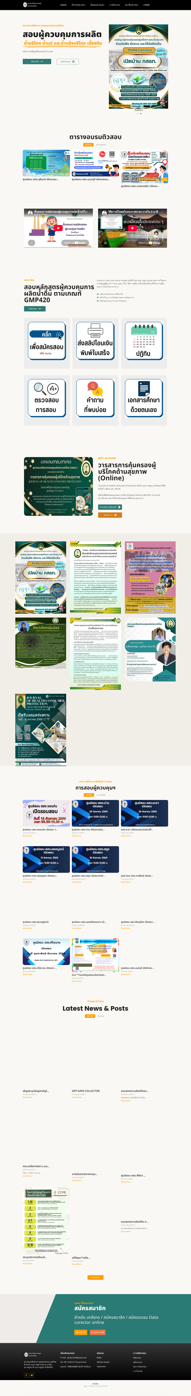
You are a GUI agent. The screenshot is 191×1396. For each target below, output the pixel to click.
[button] (111, 68)
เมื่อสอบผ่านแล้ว (97, 5)
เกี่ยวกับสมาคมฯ (78, 5)
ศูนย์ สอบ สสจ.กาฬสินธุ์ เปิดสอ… (137, 875)
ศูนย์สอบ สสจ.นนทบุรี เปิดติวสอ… (137, 968)
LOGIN (146, 5)
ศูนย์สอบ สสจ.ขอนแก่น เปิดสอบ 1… (40, 829)
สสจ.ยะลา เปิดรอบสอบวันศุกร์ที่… (137, 829)
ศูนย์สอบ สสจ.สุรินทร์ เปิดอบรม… (41, 179)
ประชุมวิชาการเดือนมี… (35, 1257)
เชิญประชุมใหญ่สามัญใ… (36, 1091)
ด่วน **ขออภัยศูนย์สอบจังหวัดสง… (89, 975)
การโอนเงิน (138, 1371)
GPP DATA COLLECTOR (86, 1091)
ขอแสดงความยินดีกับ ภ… (135, 1221)
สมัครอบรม (137, 1362)
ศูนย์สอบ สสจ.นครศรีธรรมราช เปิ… (89, 922)
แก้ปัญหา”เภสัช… (81, 1257)
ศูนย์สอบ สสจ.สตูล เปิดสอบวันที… (88, 875)
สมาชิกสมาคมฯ (131, 5)
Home (63, 5)
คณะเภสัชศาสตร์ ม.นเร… (36, 1166)
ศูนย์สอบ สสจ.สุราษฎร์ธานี (35, 922)
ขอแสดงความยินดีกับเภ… (135, 1091)
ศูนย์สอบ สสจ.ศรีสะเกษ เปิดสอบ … (40, 968)
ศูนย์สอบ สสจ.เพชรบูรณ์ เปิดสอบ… (40, 875)
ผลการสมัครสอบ (139, 1366)
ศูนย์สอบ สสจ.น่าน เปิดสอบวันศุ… (88, 829)
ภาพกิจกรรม (114, 5)
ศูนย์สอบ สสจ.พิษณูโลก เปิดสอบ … (138, 922)
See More (95, 1277)
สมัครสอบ (137, 1357)
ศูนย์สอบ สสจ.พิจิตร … (133, 1175)
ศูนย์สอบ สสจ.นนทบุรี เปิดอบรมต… (91, 179)
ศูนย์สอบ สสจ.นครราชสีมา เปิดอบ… (140, 186)
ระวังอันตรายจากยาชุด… (85, 1174)
